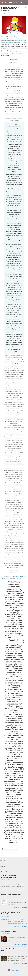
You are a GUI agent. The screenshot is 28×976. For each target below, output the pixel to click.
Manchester (10, 595)
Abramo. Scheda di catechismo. (11, 894)
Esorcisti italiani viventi (8, 931)
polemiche (7, 849)
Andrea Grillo (18, 53)
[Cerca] (26, 3)
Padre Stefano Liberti (13, 3)
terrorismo (14, 849)
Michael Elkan (17, 973)
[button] (26, 7)
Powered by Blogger (15, 970)
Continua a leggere (20, 890)
